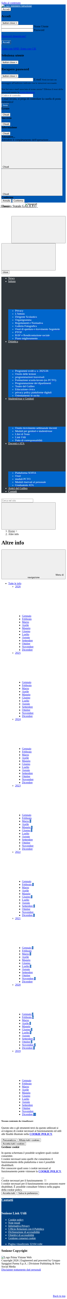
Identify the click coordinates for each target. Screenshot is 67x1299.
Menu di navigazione (46, 576)
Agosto (26, 637)
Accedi (6, 9)
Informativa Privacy (19, 1225)
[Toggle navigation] (28, 256)
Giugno (26, 631)
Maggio (26, 628)
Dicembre (27, 649)
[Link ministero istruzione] (16, 5)
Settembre (27, 640)
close (5, 272)
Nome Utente (41, 26)
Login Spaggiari (27, 92)
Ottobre (26, 643)
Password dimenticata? (13, 36)
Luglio (25, 634)
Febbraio (27, 619)
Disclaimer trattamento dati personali (21, 1269)
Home (11, 531)
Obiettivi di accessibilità (21, 1235)
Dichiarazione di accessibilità (24, 1232)
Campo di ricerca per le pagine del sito (22, 497)
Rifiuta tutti (29, 1140)
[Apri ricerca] (38, 229)
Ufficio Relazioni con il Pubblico (26, 1228)
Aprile (25, 625)
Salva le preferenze (28, 1193)
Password (39, 30)
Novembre (28, 646)
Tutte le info (14, 583)
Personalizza (9, 1140)
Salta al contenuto (11, 2)
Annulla (6, 200)
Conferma (18, 200)
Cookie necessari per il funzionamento (22, 1180)
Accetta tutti (14, 1143)
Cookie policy (16, 1219)
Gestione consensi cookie (22, 1238)
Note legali (14, 1222)
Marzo (25, 622)
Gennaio (26, 615)
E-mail (37, 79)
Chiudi (6, 114)
